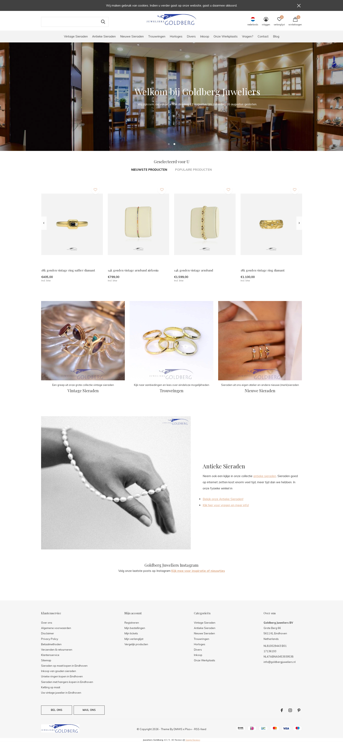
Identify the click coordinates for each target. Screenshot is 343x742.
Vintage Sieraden (76, 36)
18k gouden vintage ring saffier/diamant (68, 270)
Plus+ (188, 729)
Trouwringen (156, 36)
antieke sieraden (264, 476)
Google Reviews (192, 740)
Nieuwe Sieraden (132, 36)
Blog (276, 36)
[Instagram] (290, 710)
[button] (169, 144)
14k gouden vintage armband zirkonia (133, 270)
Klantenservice (50, 655)
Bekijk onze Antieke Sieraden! (223, 499)
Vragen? (247, 36)
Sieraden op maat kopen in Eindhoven (64, 665)
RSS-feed (200, 729)
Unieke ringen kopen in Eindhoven (62, 676)
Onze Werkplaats (226, 36)
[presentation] (44, 223)
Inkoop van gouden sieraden (58, 671)
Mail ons (89, 709)
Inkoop (204, 36)
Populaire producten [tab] (193, 170)
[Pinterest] (299, 710)
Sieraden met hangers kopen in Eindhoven (67, 682)
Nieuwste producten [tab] (149, 170)
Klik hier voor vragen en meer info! (226, 505)
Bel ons (56, 709)
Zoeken (103, 22)
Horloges (176, 36)
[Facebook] (282, 710)
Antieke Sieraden (104, 36)
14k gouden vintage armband (193, 270)
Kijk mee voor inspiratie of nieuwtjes (198, 571)
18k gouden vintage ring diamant (263, 270)
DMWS (178, 729)
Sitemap (46, 660)
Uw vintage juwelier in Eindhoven (61, 692)
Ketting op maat (50, 687)
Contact (263, 36)
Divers (191, 36)
